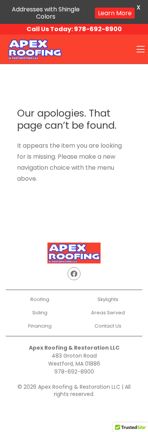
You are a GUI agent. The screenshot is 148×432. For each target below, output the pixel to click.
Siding (39, 312)
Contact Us (107, 326)
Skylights (108, 299)
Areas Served (108, 312)
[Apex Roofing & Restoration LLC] (35, 49)
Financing (40, 326)
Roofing (39, 299)
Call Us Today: (74, 29)
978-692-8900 (74, 371)
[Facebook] (74, 273)
